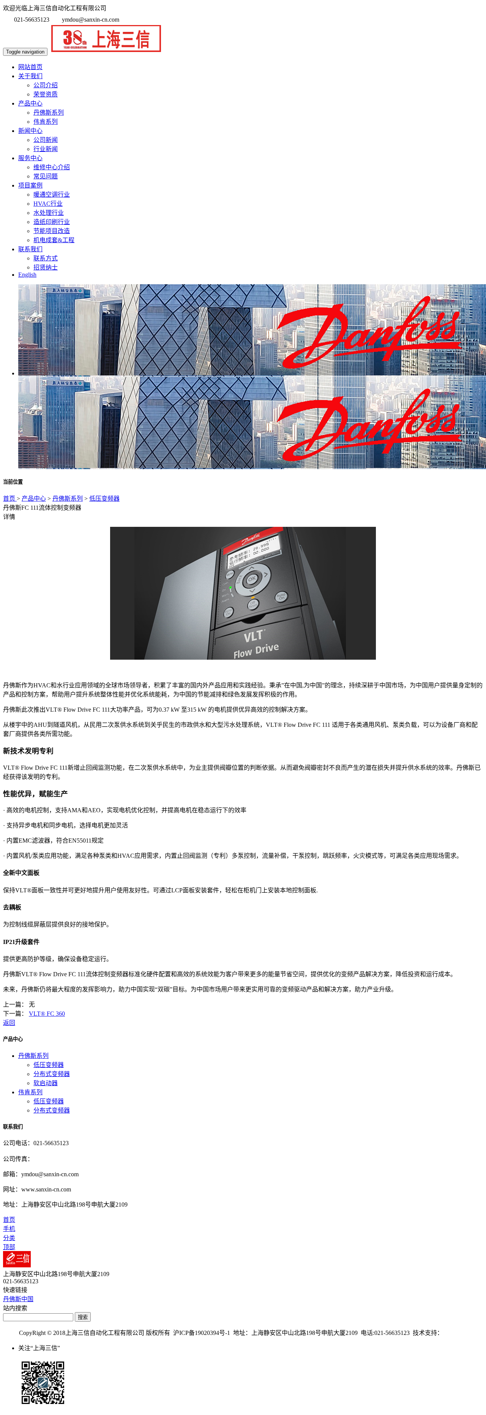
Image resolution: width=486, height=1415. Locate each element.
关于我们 (30, 76)
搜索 (83, 1317)
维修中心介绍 (51, 167)
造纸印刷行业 (51, 222)
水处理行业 (48, 213)
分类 (9, 1238)
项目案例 (30, 185)
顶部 (9, 1247)
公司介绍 (45, 85)
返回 (9, 1022)
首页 (10, 498)
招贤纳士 (45, 267)
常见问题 (45, 176)
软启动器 (45, 1083)
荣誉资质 (45, 94)
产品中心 (30, 103)
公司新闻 (45, 140)
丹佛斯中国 (18, 1299)
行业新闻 (45, 149)
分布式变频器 (51, 1074)
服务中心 (30, 158)
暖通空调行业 (51, 194)
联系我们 (30, 249)
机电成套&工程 (53, 240)
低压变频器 (104, 498)
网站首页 (30, 67)
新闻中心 (30, 131)
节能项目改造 (51, 231)
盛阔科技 (455, 1333)
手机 (9, 1229)
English (27, 274)
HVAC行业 (48, 203)
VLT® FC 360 (47, 1013)
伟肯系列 (45, 121)
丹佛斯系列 (48, 112)
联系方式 (45, 258)
